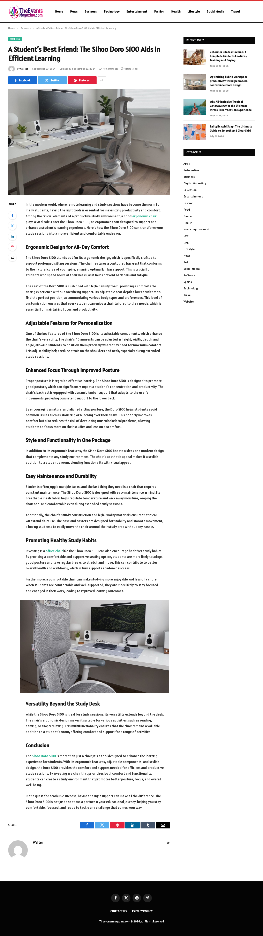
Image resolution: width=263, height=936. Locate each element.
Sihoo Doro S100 (44, 756)
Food (186, 209)
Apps (186, 163)
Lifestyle (194, 11)
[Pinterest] (12, 247)
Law (185, 236)
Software (189, 275)
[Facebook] (12, 215)
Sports (187, 282)
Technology (112, 11)
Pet (185, 262)
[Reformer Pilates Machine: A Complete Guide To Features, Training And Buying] (194, 57)
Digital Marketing (194, 183)
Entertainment (137, 11)
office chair (54, 551)
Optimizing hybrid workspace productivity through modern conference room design (229, 81)
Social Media (215, 11)
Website (188, 301)
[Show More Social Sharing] (102, 80)
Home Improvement (196, 229)
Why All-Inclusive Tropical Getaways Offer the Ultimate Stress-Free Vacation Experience (231, 106)
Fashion (159, 11)
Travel (235, 11)
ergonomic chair (144, 216)
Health (176, 11)
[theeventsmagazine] (26, 11)
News (74, 11)
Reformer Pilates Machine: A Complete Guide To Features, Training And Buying (228, 56)
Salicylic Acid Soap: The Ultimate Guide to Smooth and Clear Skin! (231, 128)
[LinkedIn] (12, 236)
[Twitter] (12, 226)
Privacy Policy (142, 911)
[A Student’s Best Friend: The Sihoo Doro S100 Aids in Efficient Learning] (89, 142)
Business (91, 11)
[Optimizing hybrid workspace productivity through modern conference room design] (194, 82)
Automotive (191, 170)
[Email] (12, 257)
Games (187, 216)
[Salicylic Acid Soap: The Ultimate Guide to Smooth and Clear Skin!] (194, 132)
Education (190, 190)
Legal (186, 242)
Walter (24, 68)
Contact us (118, 911)
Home (59, 11)
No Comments (110, 68)
